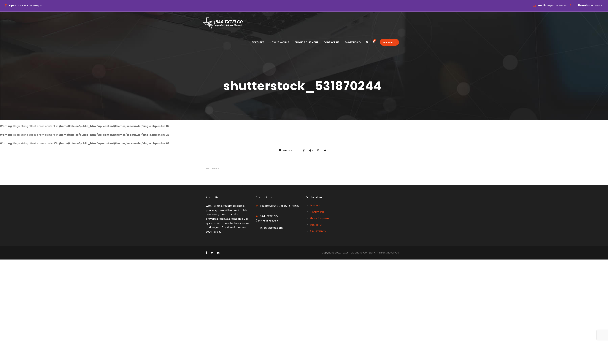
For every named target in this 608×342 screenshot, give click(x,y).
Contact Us (331, 42)
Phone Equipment (306, 42)
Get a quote (389, 42)
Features (258, 42)
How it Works (279, 42)
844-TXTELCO (353, 42)
